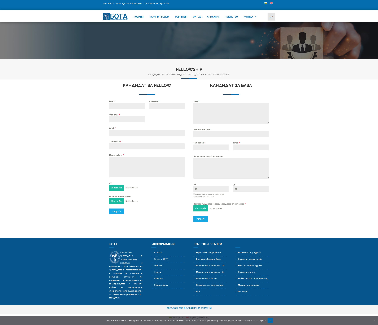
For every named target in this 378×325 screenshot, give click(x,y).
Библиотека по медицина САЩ (253, 278)
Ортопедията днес (247, 272)
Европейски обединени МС (209, 252)
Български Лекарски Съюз (208, 259)
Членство (231, 16)
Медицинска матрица (248, 285)
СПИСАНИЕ (213, 16)
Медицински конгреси (206, 278)
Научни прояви (159, 16)
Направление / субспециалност (209, 156)
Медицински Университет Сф (210, 265)
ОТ (194, 184)
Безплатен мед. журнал (249, 252)
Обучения (181, 16)
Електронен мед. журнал (250, 265)
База (196, 101)
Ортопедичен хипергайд (250, 259)
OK (270, 320)
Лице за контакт (202, 129)
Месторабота (116, 155)
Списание (158, 265)
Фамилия (114, 115)
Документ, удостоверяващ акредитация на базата (219, 204)
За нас (197, 16)
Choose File (116, 187)
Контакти (250, 16)
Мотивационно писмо (120, 196)
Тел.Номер (115, 141)
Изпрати (116, 211)
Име (112, 101)
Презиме (154, 101)
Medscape (242, 291)
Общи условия (161, 285)
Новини (138, 16)
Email (112, 128)
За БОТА (158, 252)
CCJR (198, 291)
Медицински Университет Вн (210, 272)
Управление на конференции (210, 285)
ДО (234, 184)
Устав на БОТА (161, 259)
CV (110, 183)
